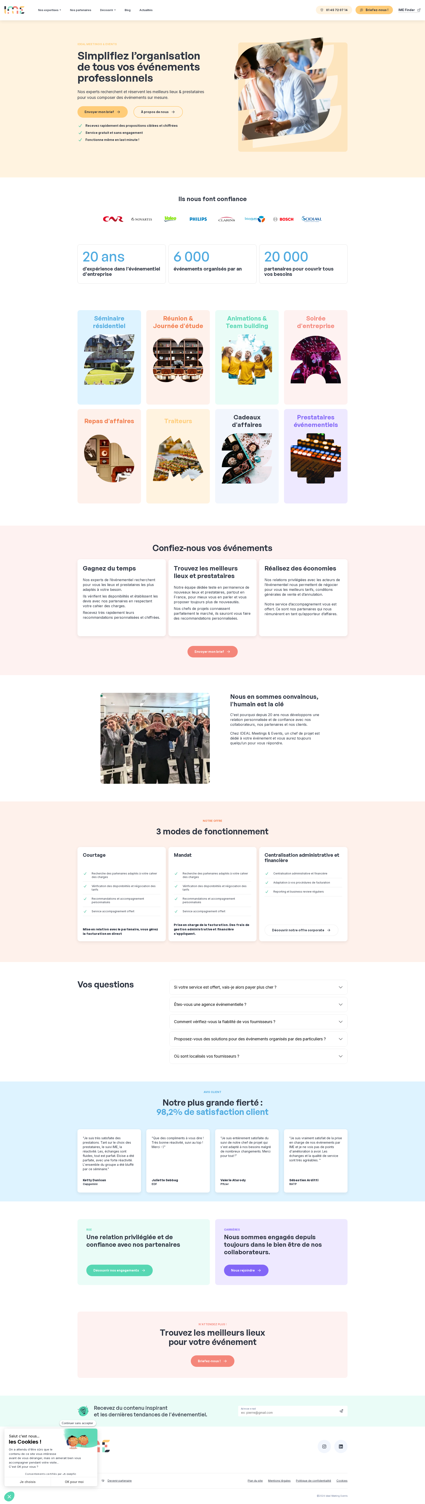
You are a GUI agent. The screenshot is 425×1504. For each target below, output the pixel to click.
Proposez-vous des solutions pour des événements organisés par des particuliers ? (250, 1039)
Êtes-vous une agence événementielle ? (210, 1004)
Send (341, 1411)
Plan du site (255, 1480)
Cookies (342, 1480)
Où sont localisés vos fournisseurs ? (206, 1056)
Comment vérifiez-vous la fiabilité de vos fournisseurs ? (224, 1021)
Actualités (146, 10)
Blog (128, 10)
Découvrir (106, 10)
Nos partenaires (80, 10)
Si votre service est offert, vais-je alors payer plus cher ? (225, 987)
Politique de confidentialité (313, 1480)
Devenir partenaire (120, 1480)
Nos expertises (48, 10)
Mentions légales (279, 1480)
